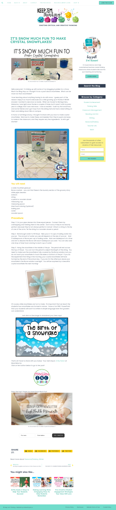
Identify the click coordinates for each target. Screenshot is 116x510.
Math (92, 130)
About (25, 3)
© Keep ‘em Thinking (9, 507)
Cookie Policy (107, 507)
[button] (2, 2)
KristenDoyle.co (28, 507)
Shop (75, 3)
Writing (92, 118)
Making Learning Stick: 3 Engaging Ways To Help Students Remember (42, 493)
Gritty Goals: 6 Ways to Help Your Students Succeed (20, 492)
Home (9, 3)
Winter (41, 459)
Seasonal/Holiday (31, 459)
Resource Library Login (62, 3)
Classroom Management (92, 110)
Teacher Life (92, 126)
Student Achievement (92, 102)
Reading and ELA (92, 114)
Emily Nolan (60, 361)
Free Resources (45, 3)
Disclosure (80, 507)
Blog (16, 3)
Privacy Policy (69, 507)
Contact (33, 3)
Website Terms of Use (93, 507)
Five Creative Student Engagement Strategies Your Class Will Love (64, 492)
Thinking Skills (92, 106)
